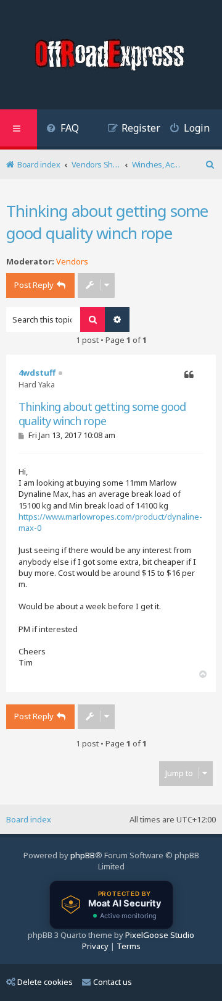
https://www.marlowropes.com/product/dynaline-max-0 (110, 522)
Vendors (72, 261)
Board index (28, 819)
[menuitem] (62, 129)
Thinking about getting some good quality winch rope (107, 222)
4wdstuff (37, 372)
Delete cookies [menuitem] (45, 981)
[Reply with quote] (189, 375)
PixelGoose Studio (159, 934)
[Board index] (111, 56)
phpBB (82, 855)
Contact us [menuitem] (112, 981)
